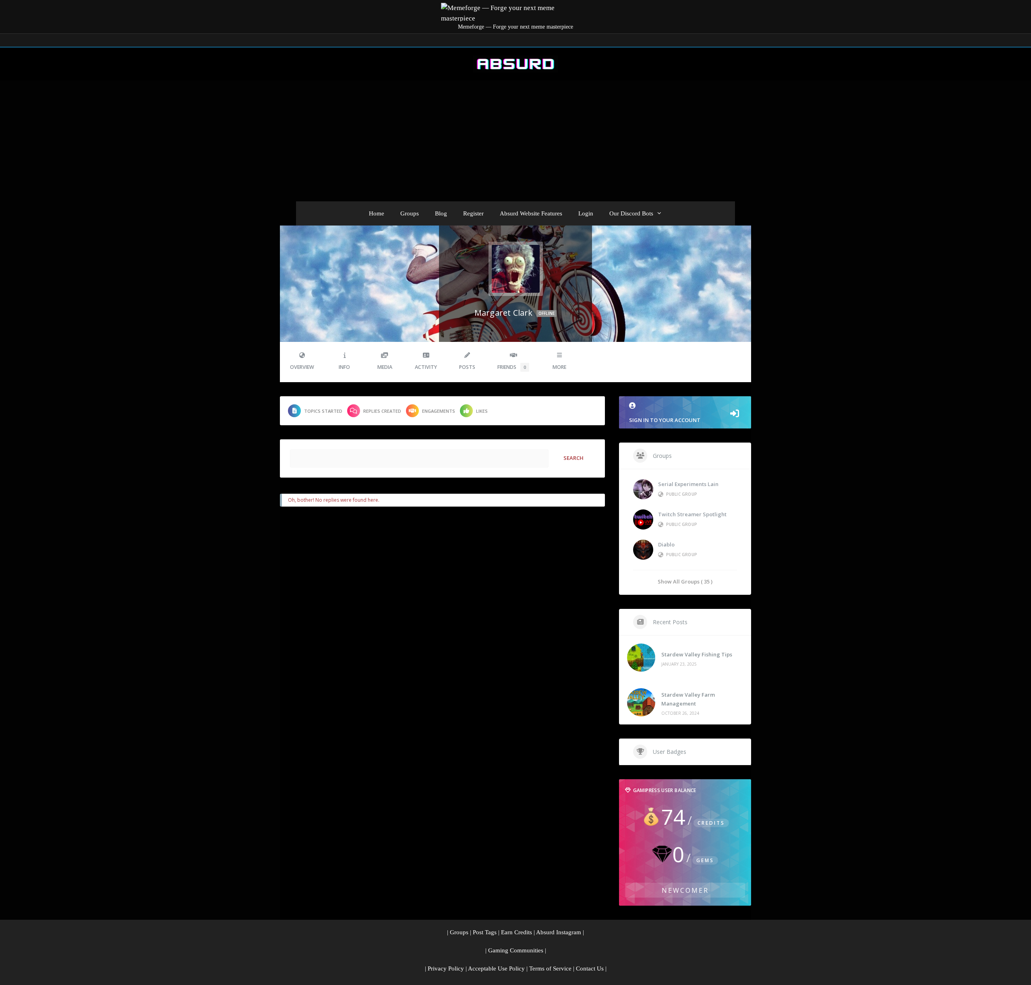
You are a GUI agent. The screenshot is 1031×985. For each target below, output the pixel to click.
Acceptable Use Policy (496, 968)
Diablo (666, 544)
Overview (302, 367)
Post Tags (485, 932)
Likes (482, 411)
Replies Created (382, 411)
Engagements (438, 411)
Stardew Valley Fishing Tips (696, 654)
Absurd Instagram (558, 932)
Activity (426, 367)
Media (384, 367)
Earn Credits (516, 932)
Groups (409, 213)
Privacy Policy (446, 968)
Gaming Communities (515, 950)
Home (376, 213)
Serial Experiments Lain (688, 484)
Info (344, 367)
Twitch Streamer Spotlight (692, 514)
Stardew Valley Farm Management (688, 699)
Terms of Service (550, 968)
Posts (467, 367)
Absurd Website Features (531, 213)
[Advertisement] (515, 141)
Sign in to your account (664, 420)
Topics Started (323, 411)
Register (473, 213)
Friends (511, 367)
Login (585, 213)
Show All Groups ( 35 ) (685, 581)
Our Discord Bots (631, 213)
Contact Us (590, 968)
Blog (441, 213)
